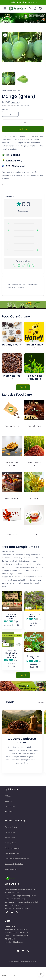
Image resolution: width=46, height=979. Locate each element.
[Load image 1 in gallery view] (8, 78)
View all (23, 387)
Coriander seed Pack (34, 657)
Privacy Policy (10, 832)
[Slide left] (17, 782)
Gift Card (10, 535)
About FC (8, 801)
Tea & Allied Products (34, 378)
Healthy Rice (10, 344)
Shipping (13, 105)
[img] (9, 622)
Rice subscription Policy (14, 864)
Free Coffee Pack (34, 426)
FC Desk (8, 796)
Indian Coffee (12, 376)
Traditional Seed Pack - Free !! (12, 616)
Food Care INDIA (19, 961)
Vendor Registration (12, 848)
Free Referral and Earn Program (17, 859)
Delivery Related (11, 869)
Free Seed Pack (10, 426)
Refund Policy (10, 837)
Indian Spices (10, 498)
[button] (4, 8)
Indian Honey (34, 344)
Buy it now (23, 129)
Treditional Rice (34, 462)
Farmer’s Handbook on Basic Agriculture (11, 654)
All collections (10, 806)
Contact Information (12, 853)
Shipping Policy (10, 843)
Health (33, 498)
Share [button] (6, 184)
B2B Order (8, 812)
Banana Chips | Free (12, 464)
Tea (33, 535)
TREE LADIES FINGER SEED (34, 615)
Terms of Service (11, 827)
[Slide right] (28, 782)
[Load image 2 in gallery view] (23, 78)
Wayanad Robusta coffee (22, 740)
